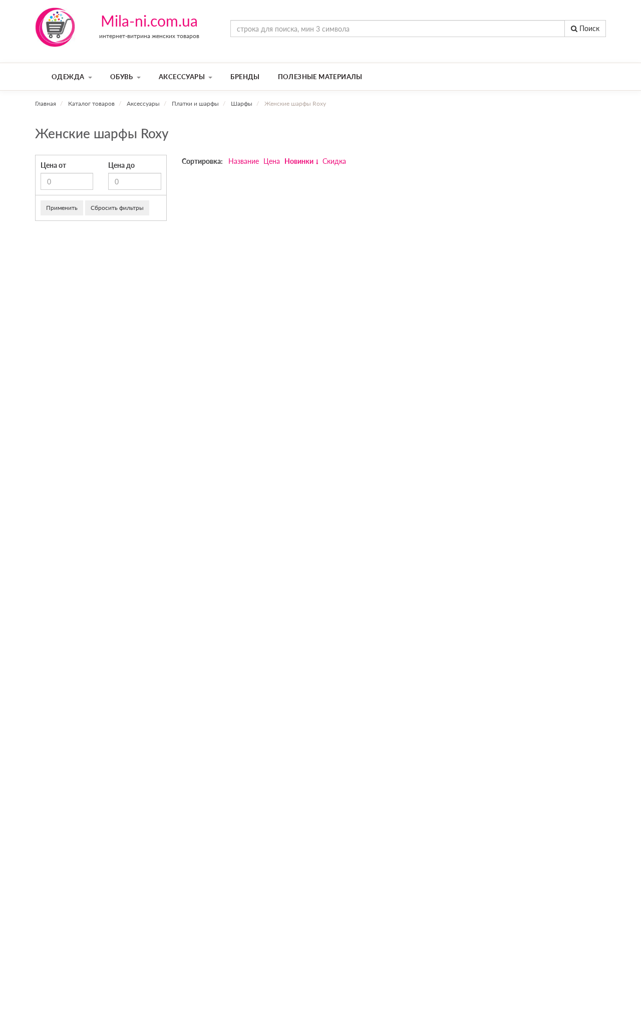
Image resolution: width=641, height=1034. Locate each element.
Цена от (53, 165)
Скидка (334, 161)
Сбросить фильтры (117, 207)
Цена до (121, 165)
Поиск (588, 28)
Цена (271, 161)
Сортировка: (202, 161)
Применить (62, 207)
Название (243, 161)
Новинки (298, 161)
